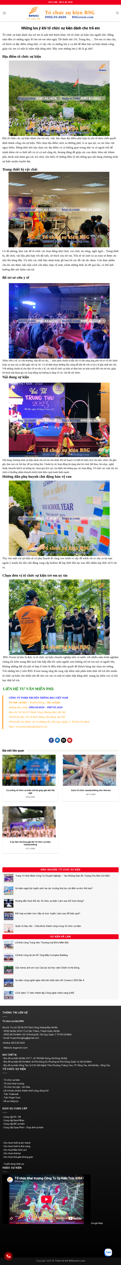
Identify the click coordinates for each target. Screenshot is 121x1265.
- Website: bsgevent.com (15, 1047)
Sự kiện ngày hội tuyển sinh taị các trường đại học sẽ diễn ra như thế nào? (54, 888)
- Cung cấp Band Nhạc (13, 1120)
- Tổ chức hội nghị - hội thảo (16, 1087)
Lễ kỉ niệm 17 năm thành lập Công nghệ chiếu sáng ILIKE (44, 992)
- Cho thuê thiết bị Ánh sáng (16, 1146)
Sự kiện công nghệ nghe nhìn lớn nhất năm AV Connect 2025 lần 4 (49, 980)
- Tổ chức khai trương (13, 1083)
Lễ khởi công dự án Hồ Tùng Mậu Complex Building (41, 955)
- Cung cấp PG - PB (11, 1117)
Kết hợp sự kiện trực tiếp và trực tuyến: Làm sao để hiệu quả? (47, 913)
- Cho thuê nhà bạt (11, 1153)
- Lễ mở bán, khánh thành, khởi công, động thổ (25, 1090)
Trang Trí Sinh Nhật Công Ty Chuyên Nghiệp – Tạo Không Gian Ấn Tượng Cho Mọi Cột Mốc (62, 875)
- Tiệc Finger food (11, 1097)
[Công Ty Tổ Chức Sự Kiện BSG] (60, 13)
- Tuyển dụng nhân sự (13, 1164)
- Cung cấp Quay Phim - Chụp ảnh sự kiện (22, 1127)
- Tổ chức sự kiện (11, 1080)
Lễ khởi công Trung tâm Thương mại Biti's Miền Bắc (42, 942)
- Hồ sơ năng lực (10, 1101)
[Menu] (4, 13)
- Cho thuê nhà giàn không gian (17, 1157)
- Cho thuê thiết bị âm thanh (16, 1143)
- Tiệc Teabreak (10, 1094)
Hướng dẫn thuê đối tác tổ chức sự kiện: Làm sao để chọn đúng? (49, 901)
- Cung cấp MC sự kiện (13, 1124)
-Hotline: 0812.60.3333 (13, 1043)
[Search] (117, 13)
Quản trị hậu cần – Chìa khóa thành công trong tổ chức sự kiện (48, 926)
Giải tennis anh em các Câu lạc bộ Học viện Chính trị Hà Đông (47, 967)
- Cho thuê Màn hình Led (14, 1150)
